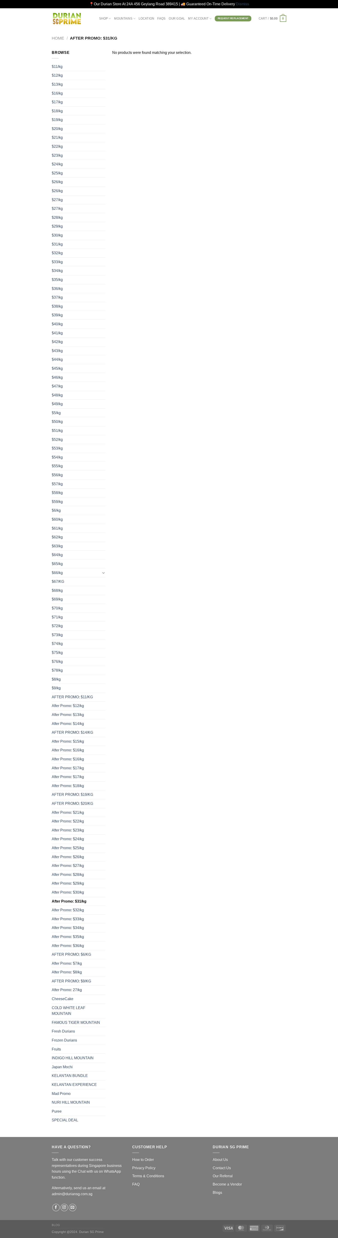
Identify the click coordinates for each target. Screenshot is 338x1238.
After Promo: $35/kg (68, 937)
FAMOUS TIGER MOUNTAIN (76, 1022)
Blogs (217, 1193)
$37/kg (57, 297)
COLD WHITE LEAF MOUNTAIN (68, 1011)
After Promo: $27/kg (68, 866)
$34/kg (57, 271)
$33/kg (57, 262)
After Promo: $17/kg (68, 768)
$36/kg (57, 289)
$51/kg (57, 431)
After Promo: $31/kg (69, 901)
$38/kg (57, 306)
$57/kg (57, 484)
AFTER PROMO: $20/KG (72, 803)
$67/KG (58, 581)
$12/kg (57, 75)
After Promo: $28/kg (68, 875)
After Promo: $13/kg (68, 715)
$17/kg (57, 102)
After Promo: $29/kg (68, 883)
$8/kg (56, 679)
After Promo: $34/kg (68, 928)
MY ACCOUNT (198, 18)
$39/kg (57, 315)
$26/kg (57, 182)
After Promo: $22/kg (68, 821)
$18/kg (57, 111)
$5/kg (56, 413)
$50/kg (57, 422)
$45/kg (57, 368)
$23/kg (57, 155)
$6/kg (56, 510)
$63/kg (57, 546)
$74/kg (57, 644)
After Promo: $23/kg (68, 830)
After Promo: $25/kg (68, 848)
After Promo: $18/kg (68, 786)
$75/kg (57, 653)
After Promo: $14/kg (68, 724)
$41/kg (57, 333)
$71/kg (57, 617)
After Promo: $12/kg (68, 706)
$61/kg (57, 528)
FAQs (161, 18)
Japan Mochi (62, 1067)
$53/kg (57, 448)
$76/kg (57, 662)
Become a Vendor (227, 1184)
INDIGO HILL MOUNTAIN (73, 1058)
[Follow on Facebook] (56, 1207)
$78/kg (57, 670)
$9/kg (56, 688)
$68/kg (57, 590)
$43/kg (57, 351)
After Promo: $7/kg (67, 963)
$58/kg (57, 493)
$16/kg (57, 93)
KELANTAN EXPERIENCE (74, 1085)
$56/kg (57, 475)
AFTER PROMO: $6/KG (71, 954)
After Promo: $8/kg (67, 972)
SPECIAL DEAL (65, 1120)
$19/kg (57, 120)
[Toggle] (103, 572)
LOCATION (146, 18)
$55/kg (57, 466)
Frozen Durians (64, 1040)
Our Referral (223, 1176)
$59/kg (57, 502)
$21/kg (57, 137)
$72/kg (57, 626)
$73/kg (57, 635)
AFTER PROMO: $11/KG (72, 697)
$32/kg (57, 253)
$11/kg (57, 67)
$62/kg (57, 537)
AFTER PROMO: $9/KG (71, 981)
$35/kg (57, 280)
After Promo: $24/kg (68, 839)
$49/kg (57, 404)
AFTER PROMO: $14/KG (72, 732)
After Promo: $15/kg (68, 741)
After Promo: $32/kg (68, 910)
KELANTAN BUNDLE (70, 1076)
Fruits (56, 1049)
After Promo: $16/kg (68, 750)
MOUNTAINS (123, 18)
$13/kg (57, 84)
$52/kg (57, 440)
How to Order (143, 1160)
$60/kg (57, 519)
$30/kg (57, 235)
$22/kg (57, 146)
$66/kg (57, 573)
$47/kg (57, 386)
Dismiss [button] (242, 4)
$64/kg (57, 555)
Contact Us (222, 1168)
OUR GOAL (177, 18)
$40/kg (57, 324)
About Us (220, 1160)
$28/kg (57, 217)
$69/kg (57, 599)
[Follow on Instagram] (64, 1207)
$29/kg (57, 226)
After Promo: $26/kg (68, 857)
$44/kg (57, 359)
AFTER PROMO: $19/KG (72, 794)
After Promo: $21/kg (68, 812)
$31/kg (57, 244)
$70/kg (57, 608)
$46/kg (57, 377)
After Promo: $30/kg (68, 892)
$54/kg (57, 457)
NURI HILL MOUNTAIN (71, 1102)
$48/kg (57, 395)
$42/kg (57, 342)
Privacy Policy (143, 1168)
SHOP (103, 18)
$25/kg (57, 173)
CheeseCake (62, 999)
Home (58, 38)
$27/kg (57, 200)
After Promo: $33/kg (68, 919)
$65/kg (57, 564)
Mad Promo (61, 1094)
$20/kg (57, 129)
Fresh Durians (63, 1031)
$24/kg (57, 164)
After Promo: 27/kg (67, 990)
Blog (56, 1225)
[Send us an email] (72, 1207)
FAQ (136, 1184)
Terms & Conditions (148, 1176)
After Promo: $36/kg (68, 946)
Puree (57, 1111)
